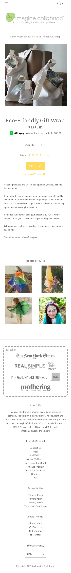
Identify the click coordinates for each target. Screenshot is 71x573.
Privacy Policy (36, 502)
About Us (35, 474)
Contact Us (35, 447)
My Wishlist (36, 455)
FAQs (35, 478)
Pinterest (37, 527)
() (59, 3)
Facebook (37, 523)
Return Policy (35, 498)
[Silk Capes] (19, 279)
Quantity (29, 144)
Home (13, 36)
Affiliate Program (35, 466)
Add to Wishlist (34, 174)
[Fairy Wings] (19, 310)
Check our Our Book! (35, 470)
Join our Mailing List (35, 459)
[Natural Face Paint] (52, 310)
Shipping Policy (35, 495)
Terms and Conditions (35, 506)
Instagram (37, 530)
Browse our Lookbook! (35, 462)
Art (33, 36)
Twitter (37, 534)
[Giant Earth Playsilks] (52, 279)
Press (35, 451)
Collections (24, 36)
